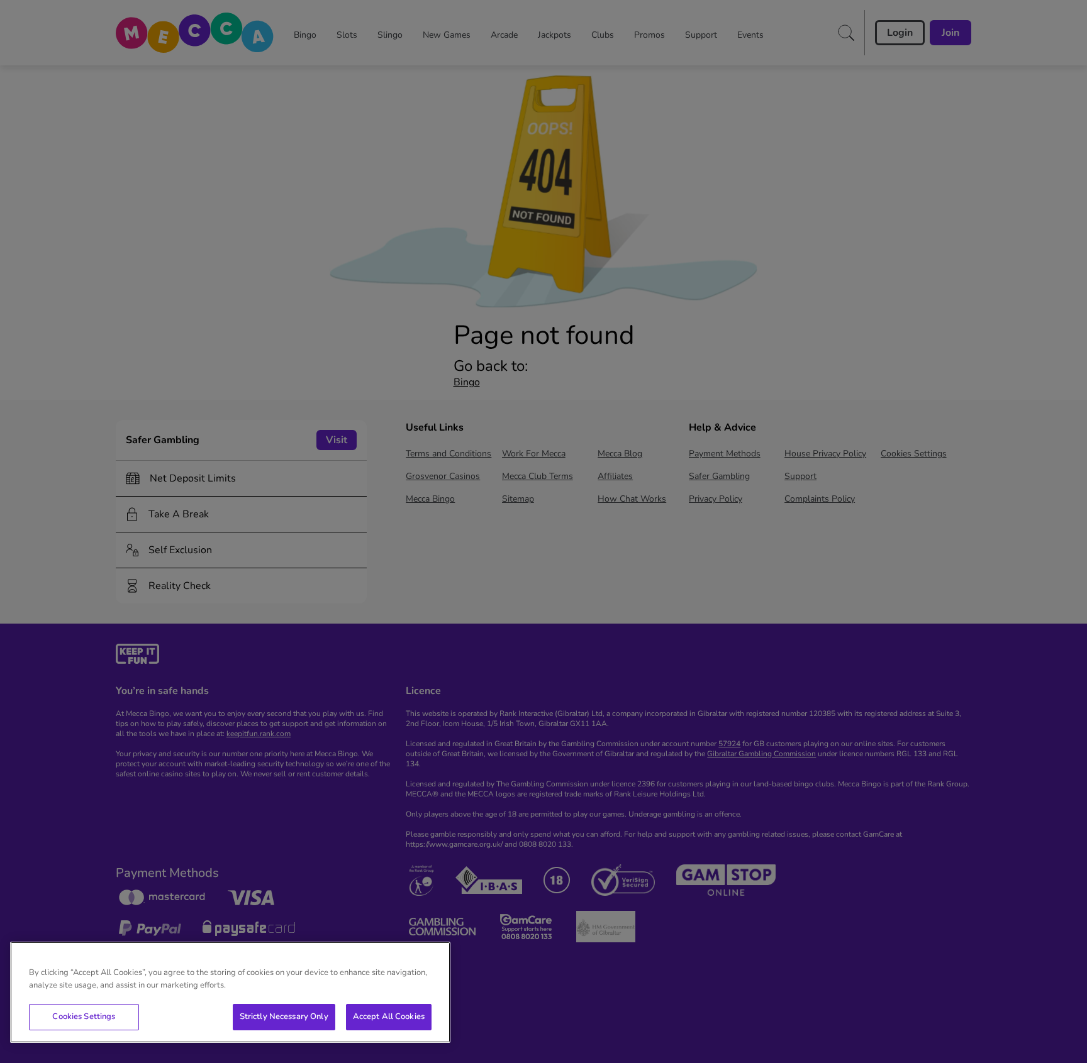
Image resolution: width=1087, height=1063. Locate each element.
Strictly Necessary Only (284, 1016)
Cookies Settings (83, 1016)
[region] (230, 992)
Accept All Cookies (389, 1016)
